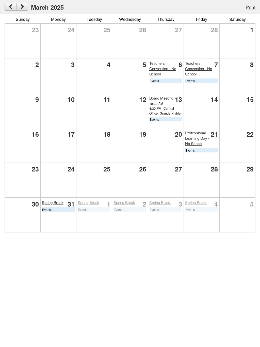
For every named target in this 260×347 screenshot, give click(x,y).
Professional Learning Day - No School (197, 138)
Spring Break (52, 202)
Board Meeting (161, 98)
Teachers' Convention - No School (162, 68)
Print (250, 7)
